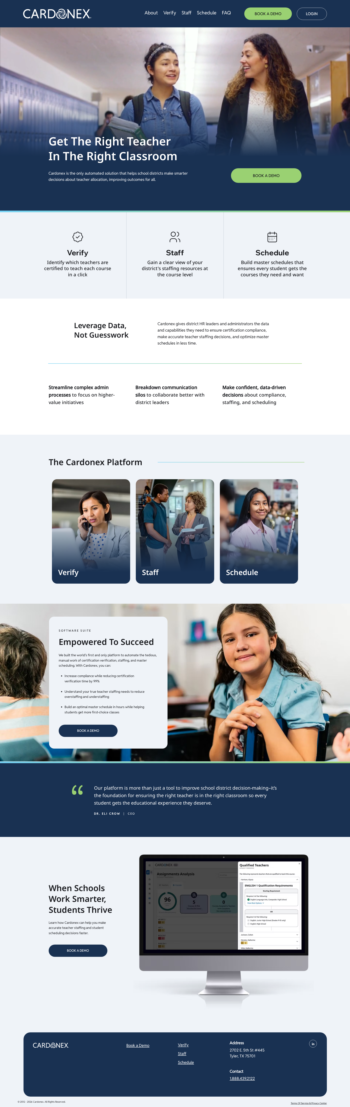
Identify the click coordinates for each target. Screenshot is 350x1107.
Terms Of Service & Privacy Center (309, 1103)
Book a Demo (137, 1045)
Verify (183, 1044)
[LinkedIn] (313, 1044)
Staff (182, 1053)
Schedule (186, 1062)
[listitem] (77, 255)
